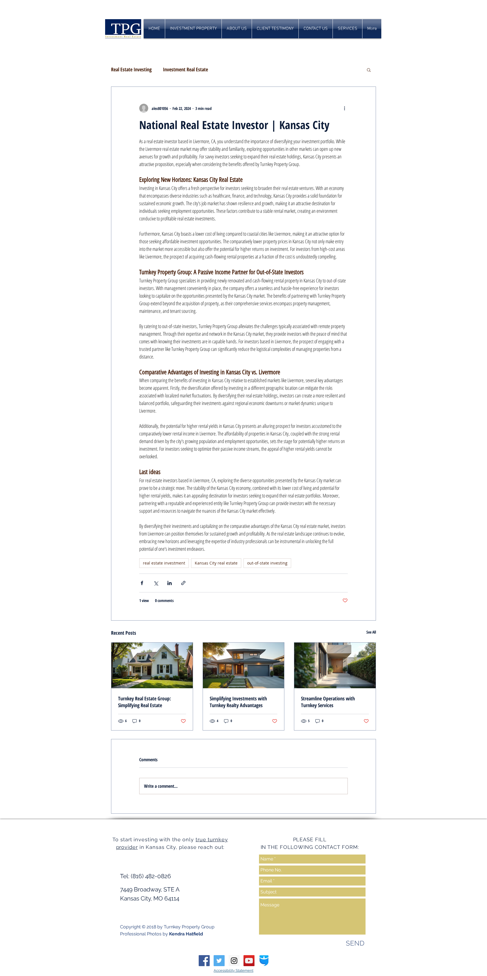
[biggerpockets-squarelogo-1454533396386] (263, 960)
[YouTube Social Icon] (249, 960)
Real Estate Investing (131, 69)
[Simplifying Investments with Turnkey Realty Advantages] (243, 665)
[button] (368, 69)
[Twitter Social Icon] (219, 960)
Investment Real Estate (185, 69)
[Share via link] (183, 583)
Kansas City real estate (216, 563)
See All (371, 632)
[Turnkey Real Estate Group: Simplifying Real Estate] (152, 665)
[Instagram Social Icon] (234, 960)
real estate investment (164, 563)
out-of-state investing (267, 563)
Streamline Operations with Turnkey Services (328, 702)
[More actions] (344, 108)
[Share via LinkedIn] (169, 583)
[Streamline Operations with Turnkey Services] (335, 665)
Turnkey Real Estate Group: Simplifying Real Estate (144, 702)
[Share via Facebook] (142, 583)
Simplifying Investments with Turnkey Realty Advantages (238, 702)
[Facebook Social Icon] (204, 960)
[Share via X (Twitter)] (155, 583)
